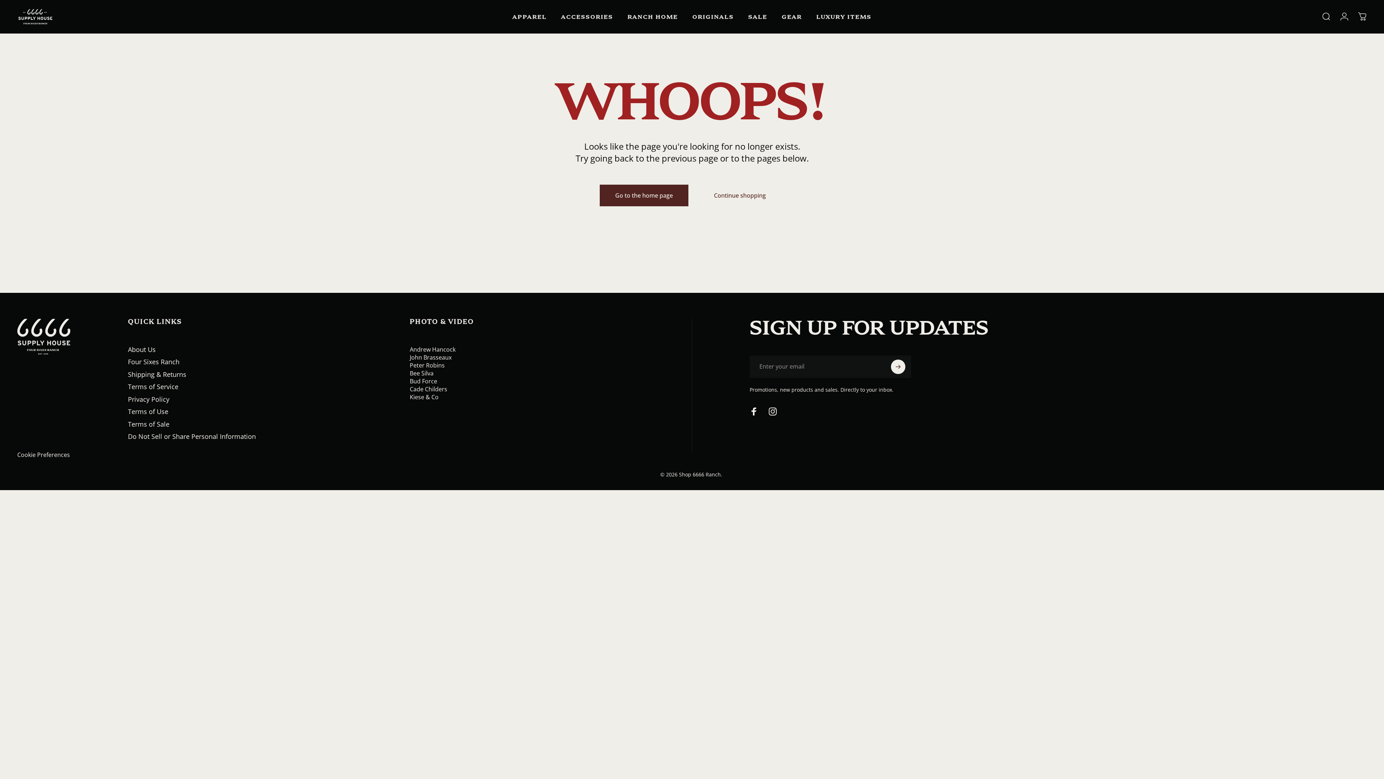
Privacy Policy (148, 399)
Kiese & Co (424, 397)
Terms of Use (148, 412)
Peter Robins (427, 365)
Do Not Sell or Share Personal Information (192, 436)
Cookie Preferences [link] (43, 455)
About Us (142, 350)
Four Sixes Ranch (153, 362)
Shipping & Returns (157, 374)
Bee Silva (422, 373)
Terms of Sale (148, 424)
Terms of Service (153, 387)
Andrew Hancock (433, 349)
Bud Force (423, 381)
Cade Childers (428, 389)
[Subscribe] (898, 367)
